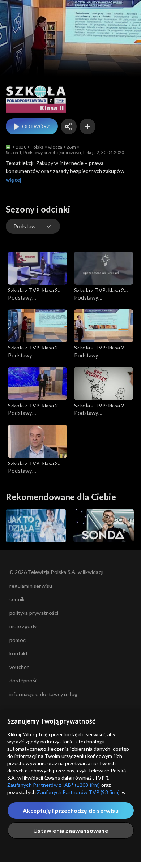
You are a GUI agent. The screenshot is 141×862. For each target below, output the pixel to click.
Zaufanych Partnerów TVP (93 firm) (78, 792)
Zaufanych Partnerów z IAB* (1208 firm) (53, 785)
